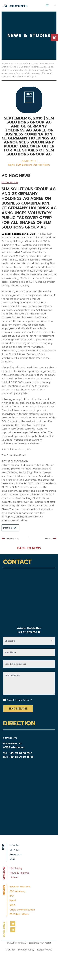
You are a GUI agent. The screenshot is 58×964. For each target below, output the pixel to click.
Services (15, 850)
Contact (10, 950)
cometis (14, 845)
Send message (18, 709)
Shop (13, 859)
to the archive (10, 182)
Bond (13, 900)
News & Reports (19, 873)
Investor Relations (20, 886)
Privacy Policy (26, 950)
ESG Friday (16, 868)
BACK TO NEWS (29, 548)
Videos (14, 877)
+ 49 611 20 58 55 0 (20, 753)
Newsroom (16, 854)
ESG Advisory (18, 891)
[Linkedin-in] (12, 929)
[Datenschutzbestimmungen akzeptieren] (31, 700)
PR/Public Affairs (19, 914)
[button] (47, 5)
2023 (13, 63)
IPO (12, 896)
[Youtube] (12, 923)
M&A (12, 905)
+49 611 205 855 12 (29, 632)
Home (5, 63)
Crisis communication (22, 910)
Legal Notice (44, 950)
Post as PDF (10, 528)
